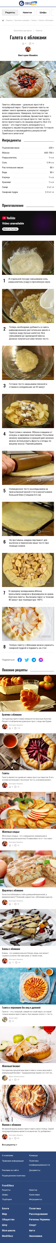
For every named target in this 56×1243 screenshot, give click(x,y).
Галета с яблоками (46, 20)
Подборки (7, 1199)
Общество (8, 1219)
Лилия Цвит (13, 1018)
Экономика (35, 1236)
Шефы (43, 12)
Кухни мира (34, 1194)
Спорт (32, 1225)
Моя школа (8, 1230)
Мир (4, 1214)
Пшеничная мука (10, 148)
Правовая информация (13, 1161)
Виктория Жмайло (16, 725)
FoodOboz (8, 1185)
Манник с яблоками (11, 1124)
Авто (32, 1230)
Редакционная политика (13, 1175)
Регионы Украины (39, 1219)
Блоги (5, 1208)
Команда (33, 1155)
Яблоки (5, 153)
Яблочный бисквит (11, 1066)
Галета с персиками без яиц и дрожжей (21, 1007)
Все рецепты (8, 1145)
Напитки (27, 12)
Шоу (4, 1225)
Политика (35, 1208)
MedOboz (7, 1236)
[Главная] (3, 21)
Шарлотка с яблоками (12, 890)
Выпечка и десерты (22, 20)
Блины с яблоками (11, 948)
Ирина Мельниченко (16, 1077)
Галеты (34, 20)
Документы (34, 1170)
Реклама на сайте (10, 1170)
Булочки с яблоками (12, 714)
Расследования (38, 1214)
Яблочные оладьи (10, 831)
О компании (7, 1155)
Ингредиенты (35, 1199)
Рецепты (10, 12)
